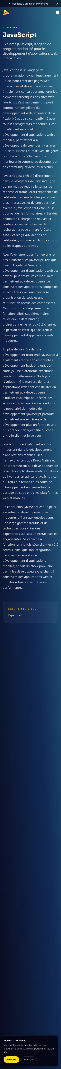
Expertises (15, 615)
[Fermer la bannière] (57, 3)
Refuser (28, 1059)
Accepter (11, 1059)
